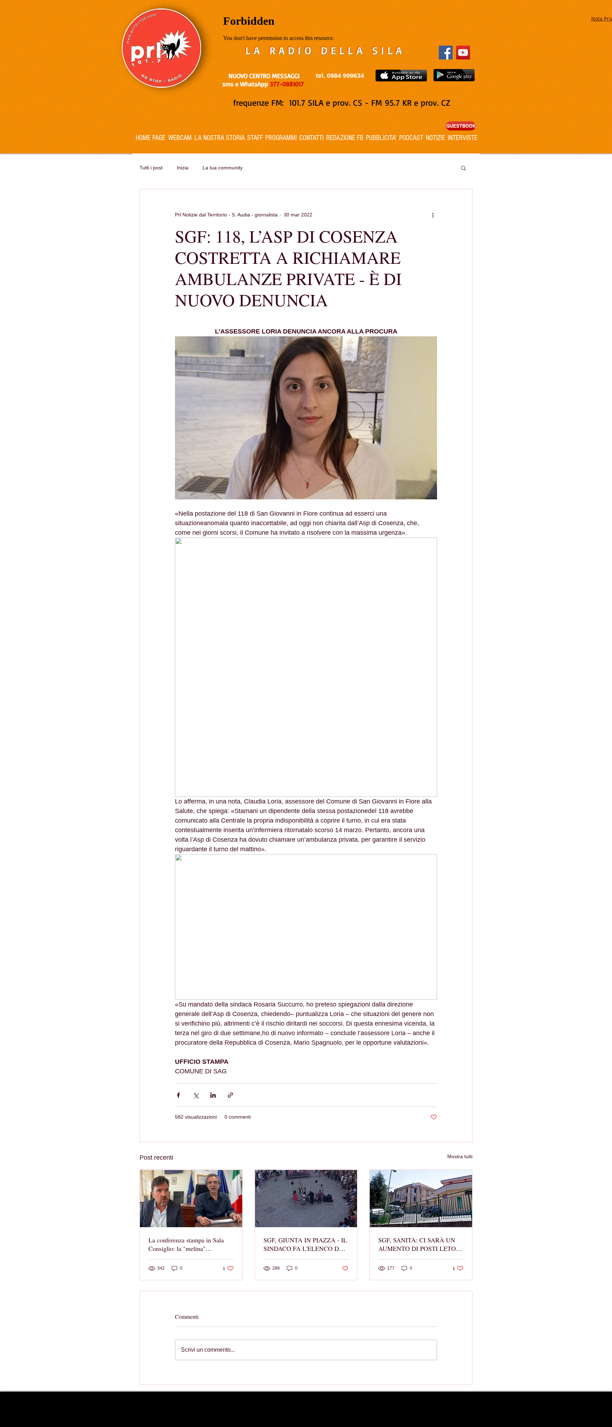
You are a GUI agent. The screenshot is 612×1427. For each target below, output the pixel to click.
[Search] (472, 76)
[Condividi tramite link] (230, 1095)
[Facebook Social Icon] (446, 52)
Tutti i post (151, 167)
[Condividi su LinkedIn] (213, 1095)
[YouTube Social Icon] (463, 52)
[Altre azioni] (433, 214)
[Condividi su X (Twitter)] (195, 1095)
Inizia (182, 167)
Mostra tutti (459, 1156)
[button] (463, 167)
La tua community (223, 167)
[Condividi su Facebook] (178, 1095)
